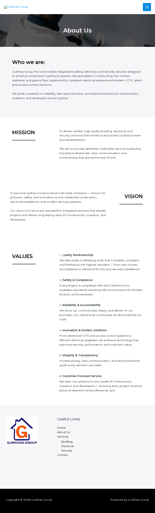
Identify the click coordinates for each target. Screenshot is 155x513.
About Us (63, 432)
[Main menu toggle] (147, 7)
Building (66, 441)
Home (61, 427)
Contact (62, 455)
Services (63, 436)
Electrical (67, 446)
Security (66, 450)
